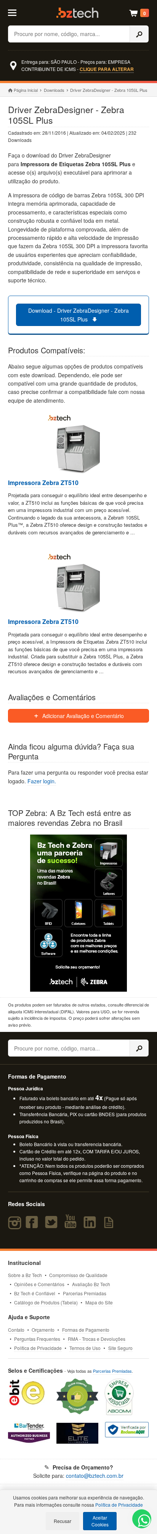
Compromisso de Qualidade (78, 1275)
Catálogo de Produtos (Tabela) (46, 1302)
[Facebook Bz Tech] (33, 1225)
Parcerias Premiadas (84, 1293)
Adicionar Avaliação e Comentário (82, 716)
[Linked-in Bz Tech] (91, 1225)
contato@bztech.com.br (94, 1475)
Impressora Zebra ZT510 (43, 483)
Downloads (54, 90)
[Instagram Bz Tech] (16, 1225)
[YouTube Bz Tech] (72, 1225)
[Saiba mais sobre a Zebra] (78, 913)
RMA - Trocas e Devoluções (96, 1339)
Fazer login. (41, 781)
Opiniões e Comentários (39, 1284)
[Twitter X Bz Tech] (53, 1225)
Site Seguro (120, 1348)
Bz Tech (77, 13)
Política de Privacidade (38, 1348)
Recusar (62, 1521)
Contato (16, 1329)
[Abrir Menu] (17, 12)
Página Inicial (26, 90)
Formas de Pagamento (85, 1329)
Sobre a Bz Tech (25, 1275)
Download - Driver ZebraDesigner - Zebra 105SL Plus (78, 315)
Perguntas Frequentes (37, 1339)
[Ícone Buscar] (139, 34)
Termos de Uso (85, 1348)
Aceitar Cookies (100, 1521)
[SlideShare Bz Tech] (110, 1225)
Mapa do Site (99, 1302)
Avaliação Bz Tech (91, 1284)
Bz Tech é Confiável (34, 1293)
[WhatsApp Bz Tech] (142, 1521)
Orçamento (43, 1329)
